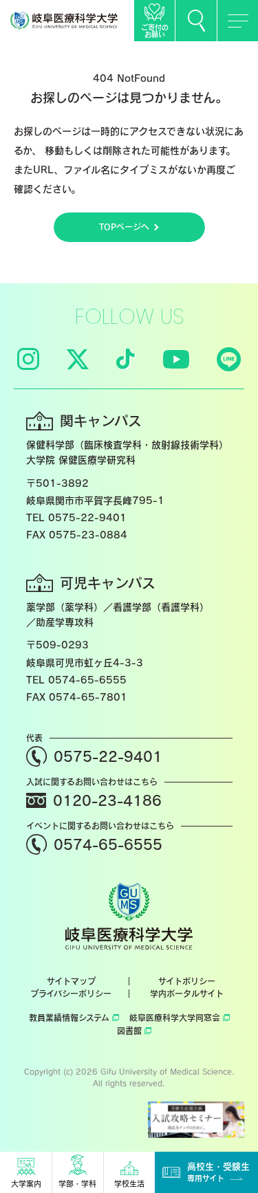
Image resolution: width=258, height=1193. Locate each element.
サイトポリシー (186, 981)
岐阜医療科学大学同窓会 (174, 1018)
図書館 (129, 1031)
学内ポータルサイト (187, 993)
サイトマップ (71, 981)
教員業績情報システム (69, 1018)
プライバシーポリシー (70, 993)
